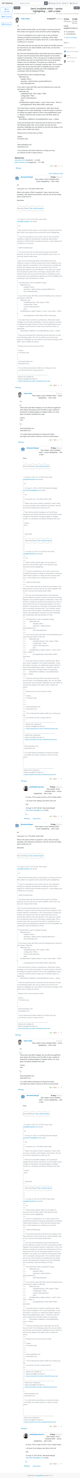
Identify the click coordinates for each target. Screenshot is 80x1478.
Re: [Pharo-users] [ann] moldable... (25, 13)
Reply (19, 168)
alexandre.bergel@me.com (32, 490)
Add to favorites (71, 37)
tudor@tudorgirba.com (24, 221)
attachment (37, 818)
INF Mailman (7, 3)
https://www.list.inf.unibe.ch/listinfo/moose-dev (34, 381)
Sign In (66, 3)
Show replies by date (56, 173)
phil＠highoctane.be (36, 787)
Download (7, 24)
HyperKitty (39, 1475)
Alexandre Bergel (27, 177)
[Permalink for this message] (62, 166)
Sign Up (75, 3)
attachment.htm (20, 160)
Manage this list (55, 3)
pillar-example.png (21, 162)
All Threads (7, 16)
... (21, 405)
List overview (7, 10)
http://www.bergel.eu (36, 208)
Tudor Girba (25, 19)
